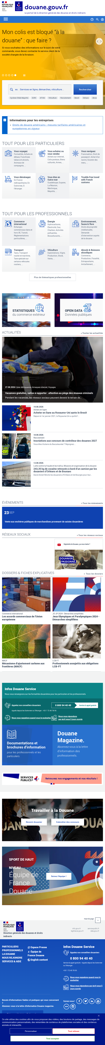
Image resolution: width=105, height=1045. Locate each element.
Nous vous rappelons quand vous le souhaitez (31, 718)
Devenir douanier (34, 822)
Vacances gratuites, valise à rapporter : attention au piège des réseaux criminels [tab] (3, 75)
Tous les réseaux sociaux (90, 535)
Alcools (95, 98)
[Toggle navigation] (5, 19)
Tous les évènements (93, 503)
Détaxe (86, 98)
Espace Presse (38, 947)
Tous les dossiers (94, 573)
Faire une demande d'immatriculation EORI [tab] (12, 75)
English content (39, 959)
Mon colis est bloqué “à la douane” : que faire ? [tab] (15, 75)
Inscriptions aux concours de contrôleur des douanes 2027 (65, 440)
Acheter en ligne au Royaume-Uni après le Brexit (60, 412)
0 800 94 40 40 (63, 705)
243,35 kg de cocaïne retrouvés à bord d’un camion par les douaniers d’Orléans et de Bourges (65, 470)
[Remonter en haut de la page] (98, 920)
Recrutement (65, 98)
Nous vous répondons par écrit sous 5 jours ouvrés (70, 718)
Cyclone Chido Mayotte (19, 98)
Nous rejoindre (12, 957)
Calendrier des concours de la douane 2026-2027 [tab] (9, 75)
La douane (8, 954)
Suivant (101, 41)
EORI (34, 98)
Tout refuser (73, 1031)
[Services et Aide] (92, 19)
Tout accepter (52, 1038)
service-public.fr (93, 928)
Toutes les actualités (92, 333)
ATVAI (42, 98)
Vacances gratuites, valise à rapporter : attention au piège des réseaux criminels (49, 393)
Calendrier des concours (67, 822)
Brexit (77, 98)
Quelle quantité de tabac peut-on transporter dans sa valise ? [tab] (6, 75)
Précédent (97, 41)
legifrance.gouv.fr (77, 931)
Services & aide (11, 961)
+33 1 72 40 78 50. (50, 710)
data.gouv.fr (95, 931)
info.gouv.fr (76, 928)
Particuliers (10, 946)
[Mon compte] (102, 19)
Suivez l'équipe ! (58, 876)
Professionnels (12, 950)
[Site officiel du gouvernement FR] (7, 6)
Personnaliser (31, 1031)
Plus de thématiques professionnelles (52, 277)
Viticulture (53, 98)
